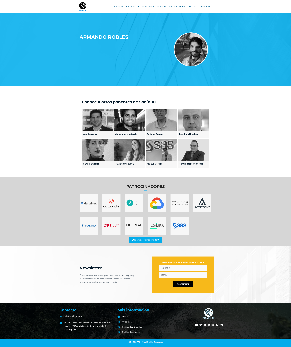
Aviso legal (127, 322)
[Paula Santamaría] (130, 153)
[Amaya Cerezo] (161, 153)
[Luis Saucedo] (98, 123)
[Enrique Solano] (161, 123)
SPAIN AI (126, 317)
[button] (145, 240)
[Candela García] (98, 153)
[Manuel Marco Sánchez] (193, 153)
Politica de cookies (131, 332)
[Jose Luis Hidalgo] (193, 123)
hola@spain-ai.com (73, 316)
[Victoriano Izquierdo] (130, 123)
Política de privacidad (132, 327)
